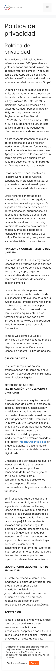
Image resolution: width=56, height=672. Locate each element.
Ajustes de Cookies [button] (17, 663)
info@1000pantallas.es (32, 441)
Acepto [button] (34, 663)
